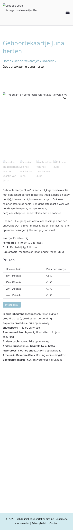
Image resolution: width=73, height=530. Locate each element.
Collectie (48, 61)
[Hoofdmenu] (67, 12)
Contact (53, 523)
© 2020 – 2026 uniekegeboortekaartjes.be (29, 518)
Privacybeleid (39, 523)
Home (7, 61)
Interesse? (11, 304)
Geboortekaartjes (26, 61)
